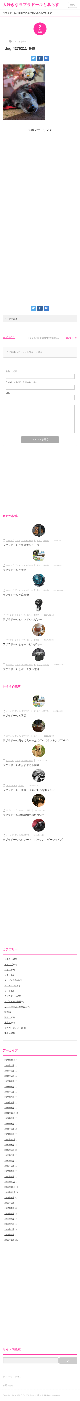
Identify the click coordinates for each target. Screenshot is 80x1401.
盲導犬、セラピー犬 (13, 1028)
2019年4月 (9, 1224)
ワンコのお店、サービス (15, 1007)
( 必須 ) (12, 371)
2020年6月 (9, 1150)
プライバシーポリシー (13, 1377)
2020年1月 (9, 1176)
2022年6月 (9, 1107)
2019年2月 (9, 1234)
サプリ (9, 810)
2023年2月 (9, 1092)
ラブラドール (27, 541)
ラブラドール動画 (12, 1001)
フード (7, 991)
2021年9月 (9, 1118)
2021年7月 (9, 1129)
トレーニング (10, 986)
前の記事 (13, 319)
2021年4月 (9, 1134)
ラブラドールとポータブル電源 (21, 669)
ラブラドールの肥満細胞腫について (23, 814)
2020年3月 (9, 1166)
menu (72, 5)
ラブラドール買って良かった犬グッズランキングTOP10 (35, 740)
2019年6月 (9, 1213)
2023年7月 (9, 1081)
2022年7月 (9, 1102)
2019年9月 (9, 1197)
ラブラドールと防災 (14, 569)
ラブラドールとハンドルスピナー (22, 619)
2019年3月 (9, 1229)
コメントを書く (19, 41)
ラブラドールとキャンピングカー (22, 644)
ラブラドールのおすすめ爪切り (21, 765)
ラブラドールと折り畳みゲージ (21, 545)
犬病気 (28, 810)
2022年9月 (9, 1097)
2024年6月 (9, 1071)
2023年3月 (9, 1086)
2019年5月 (9, 1219)
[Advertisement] (40, 175)
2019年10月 (9, 1192)
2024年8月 (9, 1065)
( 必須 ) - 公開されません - (22, 382)
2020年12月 (9, 1139)
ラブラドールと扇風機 (16, 594)
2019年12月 (9, 1182)
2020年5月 (9, 1155)
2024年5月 (9, 1076)
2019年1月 (9, 1240)
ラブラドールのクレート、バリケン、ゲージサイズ (33, 839)
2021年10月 (9, 1113)
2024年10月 (9, 1060)
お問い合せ (9, 1385)
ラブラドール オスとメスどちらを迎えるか (29, 790)
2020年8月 (9, 1144)
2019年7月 (9, 1208)
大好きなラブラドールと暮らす (31, 4)
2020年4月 (9, 1161)
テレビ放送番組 (11, 980)
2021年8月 (9, 1123)
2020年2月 (9, 1171)
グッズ (17, 541)
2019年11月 (9, 1187)
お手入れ (10, 736)
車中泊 (46, 541)
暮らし (39, 541)
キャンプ (10, 541)
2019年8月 (9, 1203)
